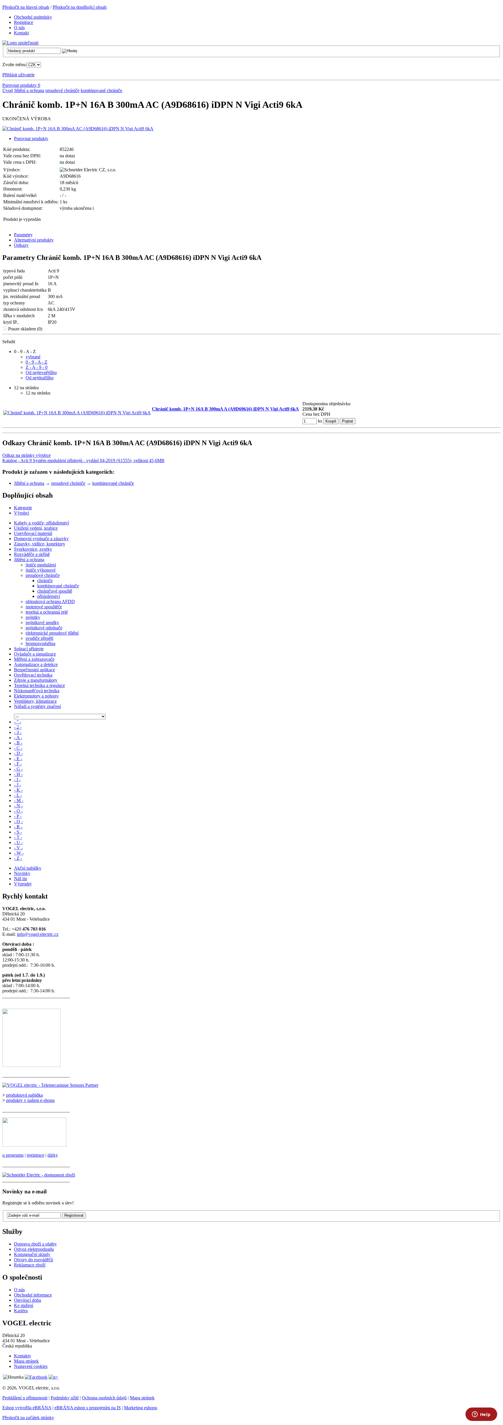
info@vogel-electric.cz (38, 934)
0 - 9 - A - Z (36, 362)
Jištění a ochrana (29, 90)
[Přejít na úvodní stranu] (20, 42)
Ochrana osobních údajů (104, 1397)
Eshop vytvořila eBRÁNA (26, 1407)
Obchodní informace (33, 1294)
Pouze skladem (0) (25, 328)
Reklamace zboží (29, 1264)
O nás (19, 1289)
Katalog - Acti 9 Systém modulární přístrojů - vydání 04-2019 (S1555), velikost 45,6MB (83, 460)
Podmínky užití (65, 1397)
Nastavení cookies (30, 1366)
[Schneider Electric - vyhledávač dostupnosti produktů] (38, 1174)
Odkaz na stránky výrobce (26, 455)
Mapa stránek (26, 1361)
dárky (52, 1155)
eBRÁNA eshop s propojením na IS (87, 1407)
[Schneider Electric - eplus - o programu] (34, 1145)
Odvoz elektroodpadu (34, 1249)
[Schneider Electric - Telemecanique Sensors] (50, 1085)
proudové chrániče (62, 90)
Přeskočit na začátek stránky (28, 1417)
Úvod (7, 90)
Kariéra (21, 1310)
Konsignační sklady (32, 1254)
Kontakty (22, 1355)
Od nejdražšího (40, 377)
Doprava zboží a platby (35, 1243)
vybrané (33, 356)
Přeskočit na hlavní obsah (25, 7)
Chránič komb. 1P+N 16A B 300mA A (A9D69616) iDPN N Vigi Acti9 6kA (225, 408)
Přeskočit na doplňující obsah (80, 7)
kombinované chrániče (101, 90)
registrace (35, 1155)
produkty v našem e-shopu (30, 1100)
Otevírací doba (27, 1300)
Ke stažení (23, 1305)
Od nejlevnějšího (41, 372)
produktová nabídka (24, 1095)
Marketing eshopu (140, 1407)
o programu (13, 1155)
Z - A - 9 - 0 (36, 367)
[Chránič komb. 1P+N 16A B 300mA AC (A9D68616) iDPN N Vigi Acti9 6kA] (77, 128)
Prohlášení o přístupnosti (24, 1397)
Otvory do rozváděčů (33, 1259)
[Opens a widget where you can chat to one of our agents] (481, 1415)
